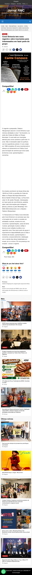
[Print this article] (8, 92)
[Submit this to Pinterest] (26, 89)
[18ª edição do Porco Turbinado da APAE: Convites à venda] (16, 369)
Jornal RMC (16, 10)
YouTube (19, 3)
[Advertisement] (16, 110)
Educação (5, 496)
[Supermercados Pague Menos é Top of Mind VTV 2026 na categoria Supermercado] (16, 548)
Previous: (16, 282)
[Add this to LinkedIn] (19, 89)
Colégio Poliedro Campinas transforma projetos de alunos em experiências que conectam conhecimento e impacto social (15, 501)
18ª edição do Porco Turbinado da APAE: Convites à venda (16, 381)
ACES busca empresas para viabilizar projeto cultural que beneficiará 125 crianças (14, 324)
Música (4, 468)
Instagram (13, 3)
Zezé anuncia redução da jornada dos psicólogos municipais (15, 444)
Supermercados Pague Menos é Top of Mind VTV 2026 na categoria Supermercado (15, 560)
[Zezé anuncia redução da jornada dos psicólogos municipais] (16, 431)
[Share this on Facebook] (9, 89)
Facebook (7, 3)
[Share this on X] (22, 89)
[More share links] (14, 92)
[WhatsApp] (12, 89)
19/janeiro (6, 46)
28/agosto (5, 446)
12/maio (5, 384)
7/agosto (5, 356)
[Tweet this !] (16, 89)
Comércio (5, 556)
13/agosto (5, 326)
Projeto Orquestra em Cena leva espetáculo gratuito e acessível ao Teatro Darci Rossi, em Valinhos (14, 352)
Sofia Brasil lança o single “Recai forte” (12, 472)
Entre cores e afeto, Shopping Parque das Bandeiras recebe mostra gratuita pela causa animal (16, 531)
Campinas (5, 526)
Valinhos (5, 34)
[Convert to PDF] (11, 92)
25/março (5, 414)
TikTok (23, 3)
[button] (2, 21)
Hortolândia (5, 439)
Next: (15, 289)
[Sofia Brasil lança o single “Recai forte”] (16, 461)
